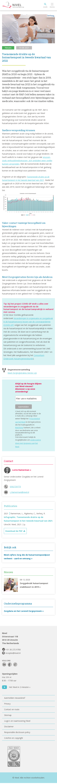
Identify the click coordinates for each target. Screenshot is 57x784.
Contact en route (11, 709)
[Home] (19, 5)
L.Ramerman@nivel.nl (19, 492)
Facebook (10, 664)
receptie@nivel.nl (13, 653)
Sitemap (7, 715)
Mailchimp (19, 427)
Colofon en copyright (13, 738)
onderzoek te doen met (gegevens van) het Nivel (28, 443)
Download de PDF (13, 531)
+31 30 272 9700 (13, 649)
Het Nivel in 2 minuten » (19, 687)
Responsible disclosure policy (17, 732)
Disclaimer (9, 726)
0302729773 (15, 486)
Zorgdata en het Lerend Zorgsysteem (23, 611)
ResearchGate (15, 664)
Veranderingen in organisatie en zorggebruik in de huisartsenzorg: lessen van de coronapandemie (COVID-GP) (28, 321)
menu (52, 7)
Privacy (7, 703)
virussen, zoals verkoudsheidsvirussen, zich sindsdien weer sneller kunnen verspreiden (27, 160)
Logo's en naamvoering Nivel (17, 721)
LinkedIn (4, 664)
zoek (45, 7)
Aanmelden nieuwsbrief (14, 698)
